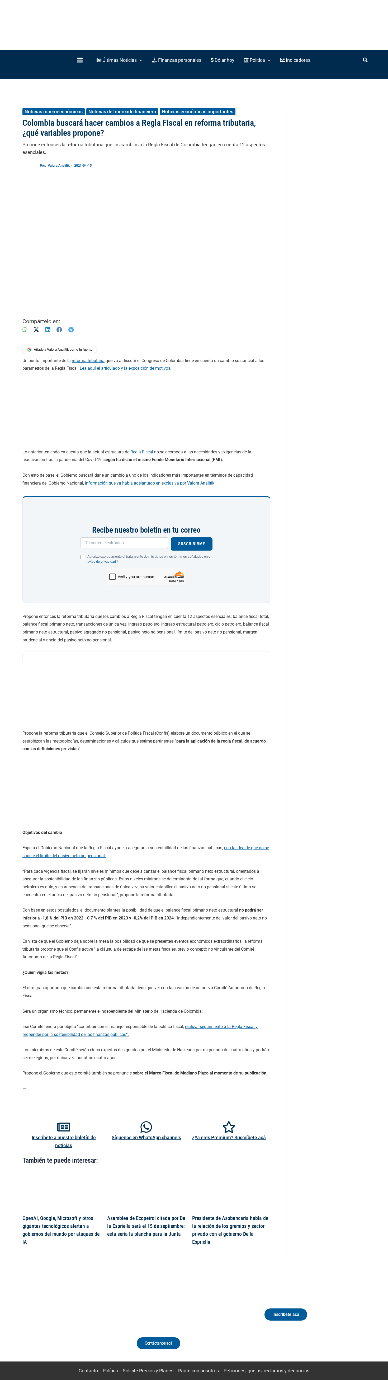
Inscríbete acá (285, 1314)
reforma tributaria (88, 360)
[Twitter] (42, 1319)
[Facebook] (59, 329)
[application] (139, 60)
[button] (119, 60)
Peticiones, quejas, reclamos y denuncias (266, 1370)
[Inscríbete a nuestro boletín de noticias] (63, 1127)
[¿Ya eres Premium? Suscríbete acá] (228, 1127)
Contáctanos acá (158, 1343)
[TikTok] (71, 1319)
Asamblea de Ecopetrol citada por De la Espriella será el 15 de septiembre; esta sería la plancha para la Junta (146, 1226)
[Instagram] (61, 1319)
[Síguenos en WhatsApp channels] (146, 1127)
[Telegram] (71, 329)
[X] (36, 329)
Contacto (88, 1370)
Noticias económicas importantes (197, 111)
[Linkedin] (52, 1319)
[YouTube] (81, 1319)
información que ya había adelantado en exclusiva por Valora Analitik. (150, 483)
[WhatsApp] (24, 329)
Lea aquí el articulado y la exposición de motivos (125, 368)
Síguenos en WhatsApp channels (146, 1137)
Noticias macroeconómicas (54, 111)
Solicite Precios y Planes (148, 1370)
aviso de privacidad (101, 562)
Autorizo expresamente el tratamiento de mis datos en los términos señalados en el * (149, 559)
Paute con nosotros (198, 1370)
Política (110, 1370)
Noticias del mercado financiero (122, 111)
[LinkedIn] (47, 329)
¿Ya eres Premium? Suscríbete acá (229, 1137)
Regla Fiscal (141, 451)
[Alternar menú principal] (80, 60)
